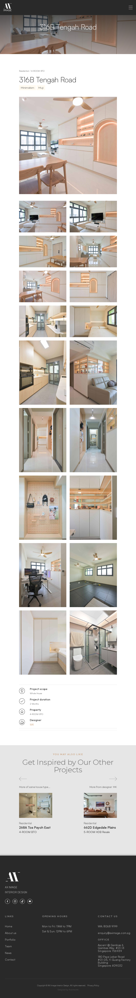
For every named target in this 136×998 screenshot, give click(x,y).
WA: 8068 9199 (108, 926)
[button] (131, 7)
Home (8, 926)
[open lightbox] (42, 216)
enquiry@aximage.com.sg (114, 933)
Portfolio (10, 939)
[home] (7, 7)
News (8, 953)
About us (10, 933)
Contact (10, 959)
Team (8, 946)
